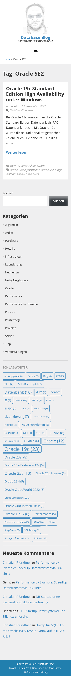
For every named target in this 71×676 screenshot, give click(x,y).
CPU (8, 384)
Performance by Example (21, 304)
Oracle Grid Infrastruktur (24, 170)
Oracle (41, 166)
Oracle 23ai (15, 457)
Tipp (8, 344)
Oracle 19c (22, 449)
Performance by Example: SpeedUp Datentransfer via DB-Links (32, 568)
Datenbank (18, 392)
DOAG (55, 392)
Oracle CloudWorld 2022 (24, 489)
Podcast (10, 312)
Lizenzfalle (41, 408)
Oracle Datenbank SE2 (17, 497)
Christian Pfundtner (21, 110)
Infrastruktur (28, 166)
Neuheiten (12, 272)
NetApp (10, 424)
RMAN (38, 522)
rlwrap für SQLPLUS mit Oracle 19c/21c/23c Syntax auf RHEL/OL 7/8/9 (34, 630)
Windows (33, 174)
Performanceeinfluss (16, 522)
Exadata (21, 400)
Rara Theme (54, 668)
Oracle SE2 (47, 170)
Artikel (9, 233)
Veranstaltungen (16, 352)
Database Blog (35, 37)
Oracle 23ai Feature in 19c (24, 465)
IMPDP (10, 408)
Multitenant (41, 416)
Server (9, 336)
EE (7, 400)
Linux (25, 408)
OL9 (40, 432)
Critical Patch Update (30, 384)
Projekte (10, 328)
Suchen (8, 193)
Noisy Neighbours (16, 280)
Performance (13, 296)
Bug (47, 376)
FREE (50, 400)
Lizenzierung (13, 264)
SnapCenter (12, 530)
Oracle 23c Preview (50, 473)
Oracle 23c (17, 473)
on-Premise (11, 440)
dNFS (41, 392)
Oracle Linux (16, 513)
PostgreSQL (12, 320)
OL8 (27, 432)
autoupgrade (13, 376)
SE (52, 522)
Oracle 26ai (14, 481)
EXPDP (37, 400)
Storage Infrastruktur (16, 538)
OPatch (31, 441)
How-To (14, 166)
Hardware (11, 241)
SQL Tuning (31, 530)
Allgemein (11, 225)
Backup (33, 376)
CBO (60, 376)
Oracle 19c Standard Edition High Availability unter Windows (35, 94)
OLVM (57, 432)
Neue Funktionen (35, 425)
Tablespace (40, 538)
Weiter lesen (16, 152)
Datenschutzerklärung (36, 672)
